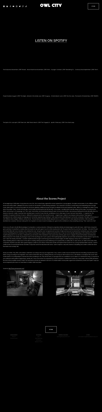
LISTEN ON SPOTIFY (51, 40)
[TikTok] (26, 6)
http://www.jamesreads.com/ (16, 268)
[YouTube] (13, 6)
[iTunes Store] (23, 6)
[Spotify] (4, 6)
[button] (15, 56)
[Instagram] (17, 6)
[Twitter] (20, 6)
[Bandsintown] (7, 6)
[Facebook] (10, 6)
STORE (93, 6)
